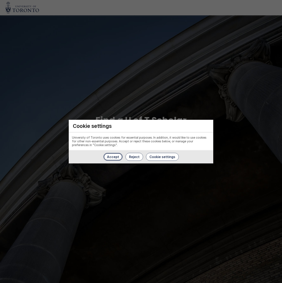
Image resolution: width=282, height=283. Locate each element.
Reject (134, 157)
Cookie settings (162, 157)
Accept (113, 157)
